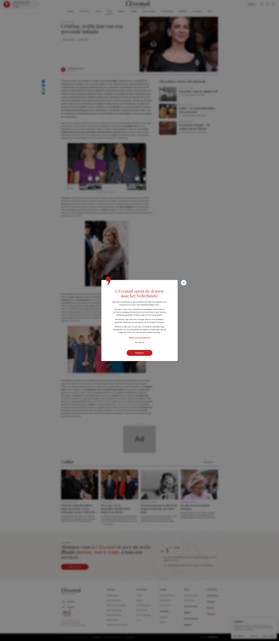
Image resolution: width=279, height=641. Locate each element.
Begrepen (139, 353)
